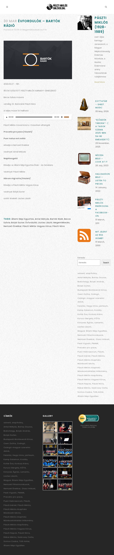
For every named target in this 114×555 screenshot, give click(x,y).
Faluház (82, 306)
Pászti (101, 351)
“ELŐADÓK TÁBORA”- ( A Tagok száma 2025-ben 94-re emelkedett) (102, 129)
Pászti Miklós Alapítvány (90, 375)
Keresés (81, 257)
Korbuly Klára (95, 314)
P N (44, 29)
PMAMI (95, 343)
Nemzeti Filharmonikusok (90, 335)
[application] (38, 118)
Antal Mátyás (42, 219)
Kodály (97, 310)
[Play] (7, 117)
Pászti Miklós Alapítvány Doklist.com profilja (88, 426)
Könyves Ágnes (85, 322)
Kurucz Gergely (85, 318)
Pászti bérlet (84, 356)
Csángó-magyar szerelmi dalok (91, 300)
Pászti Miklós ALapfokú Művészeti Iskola (89, 362)
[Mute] (62, 117)
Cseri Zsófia (84, 294)
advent (81, 273)
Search (106, 263)
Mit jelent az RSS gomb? (101, 235)
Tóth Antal (98, 392)
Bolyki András (97, 281)
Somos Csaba (85, 392)
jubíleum (103, 306)
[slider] (68, 116)
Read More (100, 82)
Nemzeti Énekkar (13, 226)
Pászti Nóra (59, 226)
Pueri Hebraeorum (87, 351)
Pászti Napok (84, 383)
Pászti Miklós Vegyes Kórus (37, 226)
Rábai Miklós (84, 388)
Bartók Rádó (56, 219)
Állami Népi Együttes (23, 219)
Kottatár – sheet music (101, 104)
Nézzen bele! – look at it (101, 158)
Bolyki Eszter (18, 222)
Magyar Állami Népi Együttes (92, 331)
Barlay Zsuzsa (99, 277)
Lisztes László (45, 222)
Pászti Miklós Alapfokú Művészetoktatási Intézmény (92, 369)
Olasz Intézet (102, 339)
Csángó (95, 294)
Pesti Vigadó (84, 343)
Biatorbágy (83, 281)
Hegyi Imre (92, 306)
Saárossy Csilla (99, 388)
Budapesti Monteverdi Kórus (92, 290)
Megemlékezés (61, 222)
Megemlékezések (31, 29)
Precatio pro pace (87, 347)
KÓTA (97, 318)
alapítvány (91, 273)
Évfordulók (31, 222)
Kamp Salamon (85, 310)
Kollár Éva (83, 314)
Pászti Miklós (98, 356)
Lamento (98, 322)
